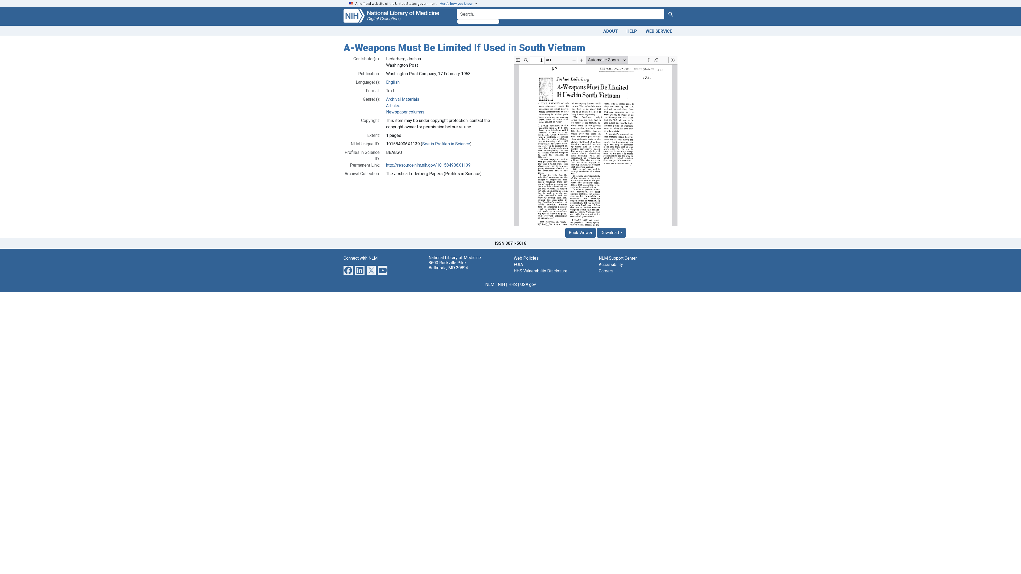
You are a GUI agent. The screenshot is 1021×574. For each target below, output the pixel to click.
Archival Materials (402, 99)
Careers (606, 270)
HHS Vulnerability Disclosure (540, 270)
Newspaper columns (405, 112)
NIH (501, 284)
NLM (489, 284)
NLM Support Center (618, 258)
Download (609, 232)
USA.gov (528, 284)
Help (631, 31)
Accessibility (611, 264)
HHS (512, 284)
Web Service (659, 31)
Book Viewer (580, 232)
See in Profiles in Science (446, 143)
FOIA (518, 264)
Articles (393, 105)
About (610, 31)
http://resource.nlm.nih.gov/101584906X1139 (428, 165)
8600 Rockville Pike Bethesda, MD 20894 (448, 265)
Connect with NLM (361, 258)
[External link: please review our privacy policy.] (348, 269)
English (393, 82)
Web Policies (526, 258)
